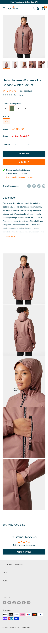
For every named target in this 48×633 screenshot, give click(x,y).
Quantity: (7, 144)
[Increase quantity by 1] (28, 144)
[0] (43, 8)
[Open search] (33, 8)
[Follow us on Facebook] (4, 602)
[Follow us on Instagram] (14, 602)
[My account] (38, 8)
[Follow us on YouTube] (19, 602)
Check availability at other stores (19, 177)
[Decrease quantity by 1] (15, 144)
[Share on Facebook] (29, 186)
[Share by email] (43, 186)
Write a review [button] (24, 552)
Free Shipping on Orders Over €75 (24, 2)
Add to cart (24, 154)
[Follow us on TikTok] (24, 602)
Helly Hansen (9, 91)
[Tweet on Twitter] (39, 186)
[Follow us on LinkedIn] (28, 602)
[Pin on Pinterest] (34, 186)
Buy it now (24, 162)
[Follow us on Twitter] (9, 602)
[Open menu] (4, 8)
